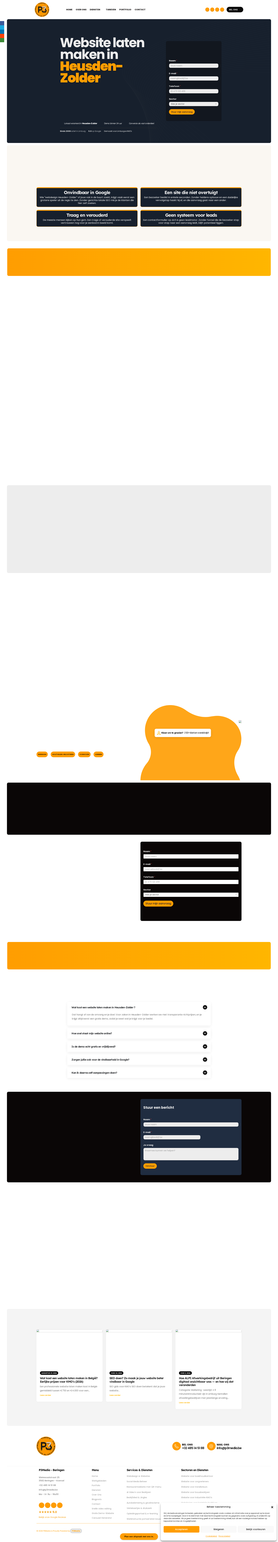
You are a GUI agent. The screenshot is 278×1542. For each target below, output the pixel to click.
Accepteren (181, 1529)
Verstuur (150, 1165)
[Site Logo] (42, 9)
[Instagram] (212, 10)
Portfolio (125, 9)
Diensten (95, 9)
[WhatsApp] (222, 10)
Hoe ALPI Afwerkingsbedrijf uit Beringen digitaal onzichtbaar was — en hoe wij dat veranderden (206, 1381)
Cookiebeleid (211, 1536)
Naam (173, 61)
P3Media (76, 1531)
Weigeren (218, 1529)
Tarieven (111, 9)
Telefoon (175, 86)
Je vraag (148, 1145)
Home (69, 9)
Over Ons (81, 9)
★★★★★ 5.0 (48, 1512)
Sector (173, 99)
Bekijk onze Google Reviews (52, 1517)
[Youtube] (207, 10)
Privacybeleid (224, 1536)
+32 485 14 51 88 (47, 1485)
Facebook (2, 23)
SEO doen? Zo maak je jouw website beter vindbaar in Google (136, 1379)
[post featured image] (69, 1348)
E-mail (173, 73)
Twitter (2, 27)
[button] (272, 1507)
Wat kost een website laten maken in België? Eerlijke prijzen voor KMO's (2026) (68, 1379)
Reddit (2, 36)
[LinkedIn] (217, 10)
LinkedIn (2, 32)
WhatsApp (2, 40)
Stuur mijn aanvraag (182, 111)
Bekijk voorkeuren (255, 1529)
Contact (140, 9)
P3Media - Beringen (51, 1470)
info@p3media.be (48, 1489)
